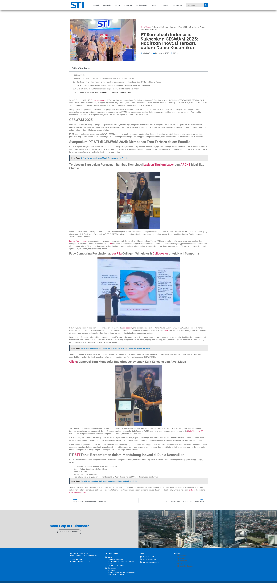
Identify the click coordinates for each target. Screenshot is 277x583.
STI (144, 110)
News (154, 5)
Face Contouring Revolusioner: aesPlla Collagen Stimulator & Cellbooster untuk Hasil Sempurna (113, 85)
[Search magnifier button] (206, 5)
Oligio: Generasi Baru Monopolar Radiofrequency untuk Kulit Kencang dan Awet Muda (109, 89)
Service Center (141, 5)
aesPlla (117, 253)
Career (165, 5)
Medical (96, 5)
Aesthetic (107, 5)
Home (143, 27)
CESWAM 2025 (79, 75)
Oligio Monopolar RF (195, 431)
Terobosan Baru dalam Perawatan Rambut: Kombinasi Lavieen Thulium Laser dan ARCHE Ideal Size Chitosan (119, 82)
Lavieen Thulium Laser (158, 164)
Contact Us (177, 5)
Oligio (73, 361)
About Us (128, 5)
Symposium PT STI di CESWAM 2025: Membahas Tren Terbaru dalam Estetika (104, 78)
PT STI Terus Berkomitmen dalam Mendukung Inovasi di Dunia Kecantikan (102, 92)
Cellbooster (160, 253)
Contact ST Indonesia (69, 532)
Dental (117, 5)
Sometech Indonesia (98, 100)
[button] (204, 68)
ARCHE (185, 164)
